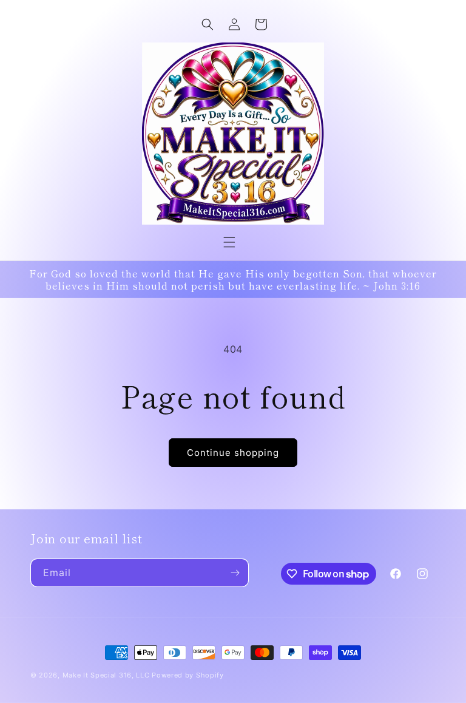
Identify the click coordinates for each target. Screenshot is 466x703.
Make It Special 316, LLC (106, 675)
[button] (229, 242)
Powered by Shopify (188, 675)
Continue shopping (233, 452)
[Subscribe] (234, 573)
